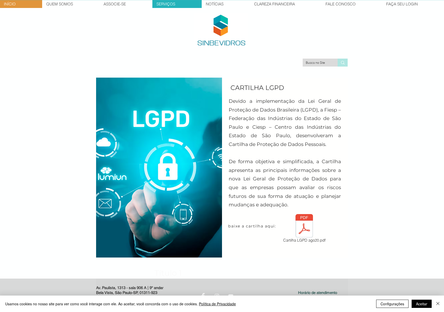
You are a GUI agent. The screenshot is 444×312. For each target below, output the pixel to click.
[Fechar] (438, 304)
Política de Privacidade (217, 303)
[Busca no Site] (343, 63)
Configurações (392, 303)
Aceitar (421, 303)
